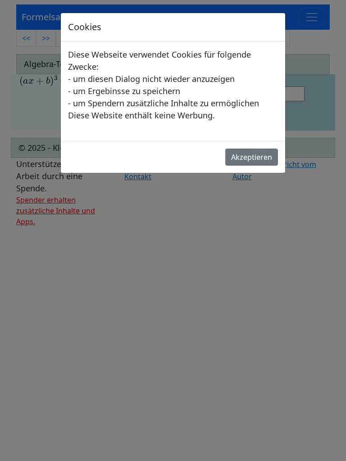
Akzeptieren (251, 157)
